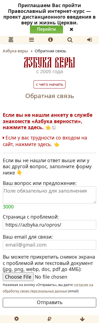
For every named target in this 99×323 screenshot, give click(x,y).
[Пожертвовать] (49, 319)
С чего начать (49, 84)
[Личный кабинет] (89, 40)
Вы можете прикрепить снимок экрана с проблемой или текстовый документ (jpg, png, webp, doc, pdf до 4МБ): (49, 263)
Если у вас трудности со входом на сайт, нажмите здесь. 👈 (45, 141)
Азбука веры (49, 62)
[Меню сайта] (31, 40)
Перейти (46, 29)
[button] (11, 40)
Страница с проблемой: (31, 217)
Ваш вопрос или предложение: (40, 195)
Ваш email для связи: (28, 237)
